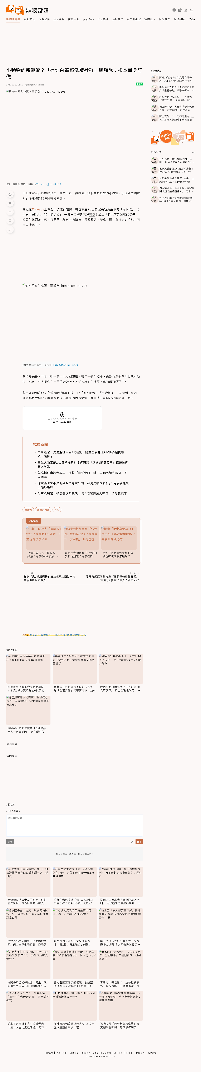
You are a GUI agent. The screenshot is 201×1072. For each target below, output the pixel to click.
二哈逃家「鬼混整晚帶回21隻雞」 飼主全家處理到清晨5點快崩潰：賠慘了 (81, 454)
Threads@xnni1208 (48, 184)
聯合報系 (118, 1053)
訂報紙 (129, 1053)
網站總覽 (152, 1053)
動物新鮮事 (13, 19)
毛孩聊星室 (134, 19)
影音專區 (103, 19)
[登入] (186, 10)
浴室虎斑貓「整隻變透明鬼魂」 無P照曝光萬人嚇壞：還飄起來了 (82, 493)
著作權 (95, 1053)
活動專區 (117, 19)
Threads (38, 209)
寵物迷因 (150, 19)
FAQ (59, 1053)
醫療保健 (73, 19)
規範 (10, 841)
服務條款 (86, 1053)
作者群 (192, 19)
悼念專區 (164, 19)
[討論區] (10, 211)
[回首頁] (27, 10)
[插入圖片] (131, 841)
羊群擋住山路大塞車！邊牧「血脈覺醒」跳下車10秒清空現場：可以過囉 (83, 475)
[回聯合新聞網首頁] (15, 10)
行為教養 (44, 19)
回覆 (139, 841)
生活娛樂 (58, 19)
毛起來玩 (29, 19)
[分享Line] (10, 203)
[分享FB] (10, 194)
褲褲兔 (28, 509)
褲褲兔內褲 (43, 509)
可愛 (56, 509)
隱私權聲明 (105, 1053)
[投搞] (180, 10)
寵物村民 (179, 19)
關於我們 (140, 1053)
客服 (65, 1053)
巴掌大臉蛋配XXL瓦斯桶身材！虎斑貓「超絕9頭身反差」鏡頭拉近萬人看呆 (83, 464)
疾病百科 (88, 19)
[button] (174, 10)
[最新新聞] (193, 152)
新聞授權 (74, 1053)
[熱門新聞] (193, 71)
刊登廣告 (49, 1053)
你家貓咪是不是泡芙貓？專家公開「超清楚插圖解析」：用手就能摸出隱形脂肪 (83, 485)
